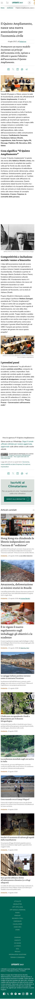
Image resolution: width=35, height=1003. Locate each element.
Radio (17, 913)
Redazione (22, 42)
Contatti (17, 940)
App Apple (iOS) (17, 907)
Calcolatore (17, 924)
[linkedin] (27, 994)
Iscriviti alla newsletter (15, 499)
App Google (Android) (17, 910)
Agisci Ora (17, 927)
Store (9, 3)
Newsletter (17, 904)
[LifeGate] (17, 2)
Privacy (17, 952)
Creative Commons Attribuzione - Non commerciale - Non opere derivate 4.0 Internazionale (16, 456)
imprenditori (5, 467)
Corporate (17, 921)
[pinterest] (12, 994)
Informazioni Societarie (17, 954)
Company (17, 937)
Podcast (17, 915)
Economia (26, 462)
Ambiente (4, 556)
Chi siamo (17, 943)
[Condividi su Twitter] (13, 69)
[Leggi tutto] (33, 510)
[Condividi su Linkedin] (17, 69)
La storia (17, 946)
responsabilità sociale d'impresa (11, 464)
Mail (17, 949)
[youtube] (19, 994)
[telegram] (31, 994)
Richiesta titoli (17, 918)
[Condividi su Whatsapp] (22, 69)
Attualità (17, 901)
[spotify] (15, 994)
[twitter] (8, 994)
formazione (26, 464)
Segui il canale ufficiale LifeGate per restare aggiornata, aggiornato (17, 444)
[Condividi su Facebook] (8, 69)
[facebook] (4, 994)
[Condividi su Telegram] (26, 69)
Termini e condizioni (17, 957)
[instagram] (23, 994)
